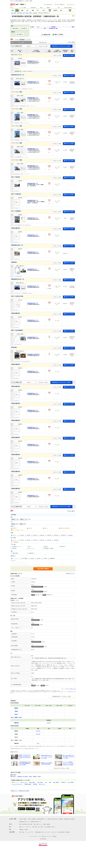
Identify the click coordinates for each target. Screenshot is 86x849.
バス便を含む (15, 542)
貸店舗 (30, 528)
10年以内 (42, 535)
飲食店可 (15, 548)
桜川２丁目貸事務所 (16, 211)
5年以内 (35, 535)
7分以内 (35, 540)
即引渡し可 (63, 546)
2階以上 (46, 546)
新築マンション (22, 826)
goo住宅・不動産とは (23, 819)
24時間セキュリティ (17, 546)
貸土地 (46, 528)
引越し (23, 832)
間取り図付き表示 (43, 42)
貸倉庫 (39, 776)
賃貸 (50, 782)
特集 (20, 832)
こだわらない (16, 558)
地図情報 (68, 832)
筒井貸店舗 (14, 347)
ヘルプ (39, 836)
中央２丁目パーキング (16, 54)
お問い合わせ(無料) (69, 55)
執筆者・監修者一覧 (61, 832)
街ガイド (49, 832)
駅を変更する (24, 28)
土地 (46, 782)
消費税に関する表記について (36, 821)
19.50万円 (38, 731)
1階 (29, 546)
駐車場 (44, 824)
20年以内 (56, 535)
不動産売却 (21, 829)
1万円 (38, 743)
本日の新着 (24, 558)
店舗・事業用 (56, 782)
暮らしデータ (42, 784)
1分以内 (22, 540)
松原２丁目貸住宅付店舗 (17, 296)
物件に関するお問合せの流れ (53, 819)
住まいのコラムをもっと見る (62, 768)
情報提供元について (14, 790)
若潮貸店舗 (14, 262)
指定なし (15, 535)
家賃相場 (35, 784)
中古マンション (24, 782)
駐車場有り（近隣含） (49, 548)
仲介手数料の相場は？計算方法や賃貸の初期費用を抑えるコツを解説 (24, 763)
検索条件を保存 (47, 34)
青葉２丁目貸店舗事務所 (17, 330)
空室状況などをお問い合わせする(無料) (62, 46)
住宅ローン (54, 826)
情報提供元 (61, 819)
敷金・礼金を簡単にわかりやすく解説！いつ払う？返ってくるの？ (68, 757)
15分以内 (49, 540)
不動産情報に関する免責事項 (24, 790)
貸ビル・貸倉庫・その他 (18, 530)
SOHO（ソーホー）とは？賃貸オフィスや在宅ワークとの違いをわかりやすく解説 (24, 756)
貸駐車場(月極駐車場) (65, 528)
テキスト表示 (21, 42)
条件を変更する (20, 34)
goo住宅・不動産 (12, 818)
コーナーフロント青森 (16, 91)
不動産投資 (49, 826)
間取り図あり (13, 776)
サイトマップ (49, 836)
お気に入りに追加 (44, 46)
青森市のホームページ (71, 573)
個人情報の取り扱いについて (24, 821)
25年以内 (63, 535)
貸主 (30, 519)
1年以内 (22, 535)
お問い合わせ (43, 836)
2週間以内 (52, 558)
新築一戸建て (32, 782)
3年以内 (28, 535)
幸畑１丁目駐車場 (15, 177)
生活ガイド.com (73, 688)
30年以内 (70, 535)
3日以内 (38, 558)
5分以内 (28, 540)
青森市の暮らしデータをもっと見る (62, 696)
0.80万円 (49, 722)
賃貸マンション (39, 824)
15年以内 (49, 535)
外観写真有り (31, 553)
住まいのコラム (54, 832)
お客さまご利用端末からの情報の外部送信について (37, 819)
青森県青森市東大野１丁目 (17, 74)
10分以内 (42, 540)
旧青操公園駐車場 (15, 228)
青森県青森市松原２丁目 (17, 245)
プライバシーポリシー (33, 836)
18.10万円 (38, 734)
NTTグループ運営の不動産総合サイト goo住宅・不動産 (21, 0)
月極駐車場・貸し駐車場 (22, 776)
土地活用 (26, 829)
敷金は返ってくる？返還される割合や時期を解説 (46, 763)
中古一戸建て (40, 782)
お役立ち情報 (12, 831)
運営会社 (54, 836)
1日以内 (32, 558)
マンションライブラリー (17, 784)
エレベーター (31, 548)
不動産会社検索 (28, 784)
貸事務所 (15, 528)
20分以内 (56, 540)
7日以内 (45, 558)
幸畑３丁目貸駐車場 (16, 194)
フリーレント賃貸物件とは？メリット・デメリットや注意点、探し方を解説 (68, 763)
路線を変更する (16, 28)
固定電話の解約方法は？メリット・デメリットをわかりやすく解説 (46, 757)
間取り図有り (15, 553)
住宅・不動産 (70, 782)
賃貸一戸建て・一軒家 (32, 824)
